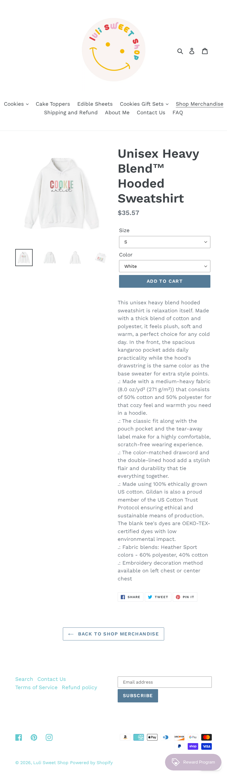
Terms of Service (36, 687)
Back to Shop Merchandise (117, 634)
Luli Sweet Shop (50, 762)
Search (24, 679)
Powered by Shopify (91, 762)
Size (124, 230)
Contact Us (51, 679)
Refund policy (79, 687)
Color (126, 254)
